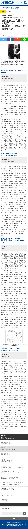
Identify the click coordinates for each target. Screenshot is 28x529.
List (3, 35)
